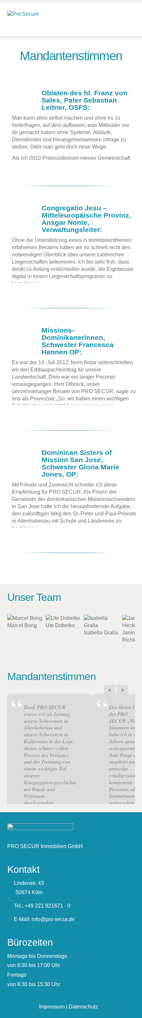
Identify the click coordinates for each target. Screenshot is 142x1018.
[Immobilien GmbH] (23, 13)
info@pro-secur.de (53, 919)
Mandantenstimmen (51, 676)
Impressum (52, 1006)
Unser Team (34, 597)
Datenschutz (83, 1006)
